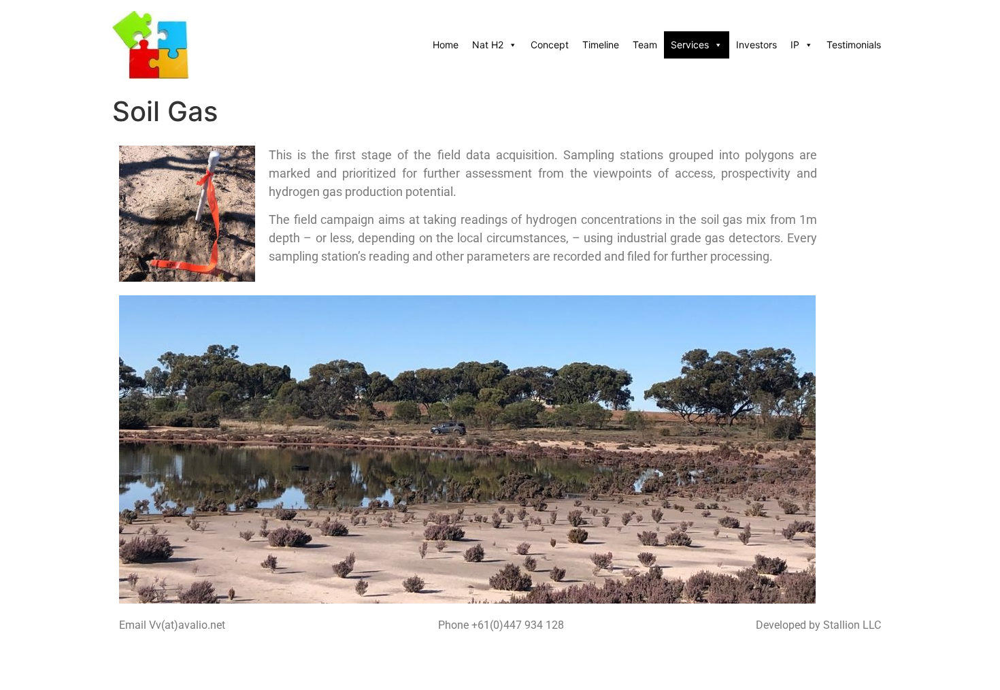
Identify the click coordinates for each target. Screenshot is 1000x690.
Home (446, 44)
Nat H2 (487, 44)
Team (645, 44)
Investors (756, 44)
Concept (550, 44)
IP (794, 44)
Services (690, 44)
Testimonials (854, 44)
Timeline (600, 44)
